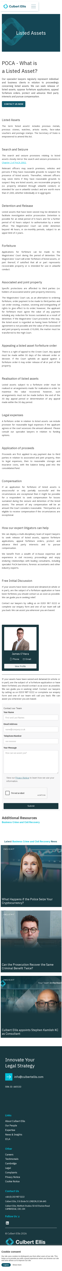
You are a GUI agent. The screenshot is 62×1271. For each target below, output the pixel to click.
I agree (6, 1265)
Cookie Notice (12, 1181)
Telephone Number (13, 736)
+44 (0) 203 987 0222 (15, 1197)
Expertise (10, 1130)
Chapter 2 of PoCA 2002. (14, 162)
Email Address (10, 724)
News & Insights (13, 1134)
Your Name (9, 712)
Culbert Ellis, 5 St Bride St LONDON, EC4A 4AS (25, 1201)
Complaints (11, 1172)
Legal (8, 1167)
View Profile (20, 666)
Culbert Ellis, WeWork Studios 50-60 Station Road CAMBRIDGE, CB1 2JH (27, 1207)
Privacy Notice (22, 777)
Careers (9, 1154)
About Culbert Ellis (15, 1121)
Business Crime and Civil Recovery (21, 822)
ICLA (7, 1139)
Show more (17, 1265)
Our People (11, 1125)
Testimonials (11, 1158)
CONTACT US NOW (13, 104)
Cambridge (11, 1163)
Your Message (10, 748)
